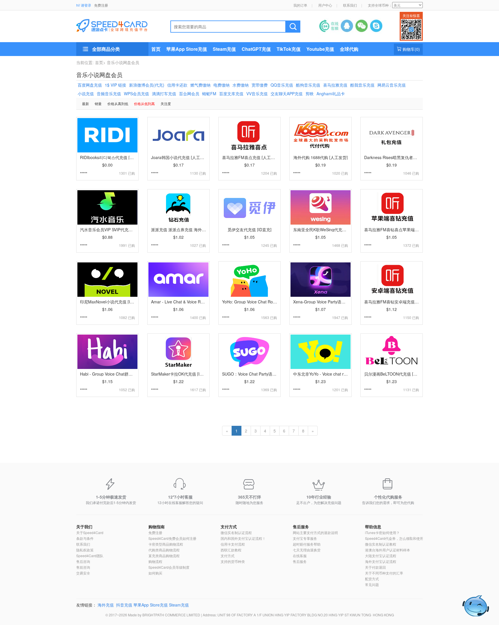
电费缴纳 (221, 85)
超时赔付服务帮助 (307, 544)
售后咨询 (83, 561)
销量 (98, 103)
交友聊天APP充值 (287, 93)
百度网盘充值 (90, 85)
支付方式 (229, 526)
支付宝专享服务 (305, 538)
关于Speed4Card (89, 532)
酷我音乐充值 (362, 85)
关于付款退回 (375, 567)
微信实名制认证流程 (236, 532)
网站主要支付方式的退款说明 (315, 532)
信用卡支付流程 (233, 544)
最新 (85, 103)
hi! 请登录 (83, 5)
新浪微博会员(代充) (146, 85)
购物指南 (156, 526)
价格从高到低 (117, 103)
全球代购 (349, 49)
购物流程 (155, 561)
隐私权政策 (85, 549)
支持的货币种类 (233, 561)
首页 (156, 49)
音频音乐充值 (109, 93)
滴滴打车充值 (164, 93)
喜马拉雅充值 (335, 85)
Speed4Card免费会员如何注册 (172, 538)
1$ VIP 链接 (115, 85)
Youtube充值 (320, 49)
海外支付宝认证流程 (380, 561)
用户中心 (325, 5)
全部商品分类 (106, 49)
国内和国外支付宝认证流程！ (243, 538)
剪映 (310, 93)
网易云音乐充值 (391, 85)
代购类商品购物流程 (164, 549)
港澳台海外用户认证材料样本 (387, 549)
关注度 (166, 103)
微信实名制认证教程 (380, 544)
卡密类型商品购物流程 (165, 544)
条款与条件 (85, 538)
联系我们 (350, 5)
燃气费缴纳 (200, 85)
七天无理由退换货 (307, 549)
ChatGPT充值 (256, 49)
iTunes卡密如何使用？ (382, 532)
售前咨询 (83, 567)
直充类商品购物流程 (164, 555)
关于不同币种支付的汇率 (384, 572)
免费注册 (101, 5)
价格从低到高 (144, 103)
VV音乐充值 (257, 93)
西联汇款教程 (231, 549)
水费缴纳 (240, 85)
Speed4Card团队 (89, 555)
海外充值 (106, 605)
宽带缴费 (260, 85)
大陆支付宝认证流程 (380, 555)
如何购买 (155, 572)
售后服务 (301, 526)
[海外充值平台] (116, 24)
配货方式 (372, 578)
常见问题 (372, 584)
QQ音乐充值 (282, 85)
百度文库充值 (231, 93)
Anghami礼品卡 (330, 93)
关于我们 (84, 526)
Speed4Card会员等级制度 (168, 567)
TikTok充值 (289, 49)
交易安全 (83, 572)
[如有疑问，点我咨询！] (475, 605)
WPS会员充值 (136, 93)
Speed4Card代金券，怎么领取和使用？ (396, 538)
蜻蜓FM (209, 93)
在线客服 (300, 555)
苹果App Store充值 (186, 49)
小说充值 (86, 93)
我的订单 (300, 5)
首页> (100, 62)
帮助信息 (373, 526)
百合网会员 (189, 93)
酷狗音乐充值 (308, 85)
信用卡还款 (177, 85)
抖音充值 (124, 605)
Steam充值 (224, 49)
